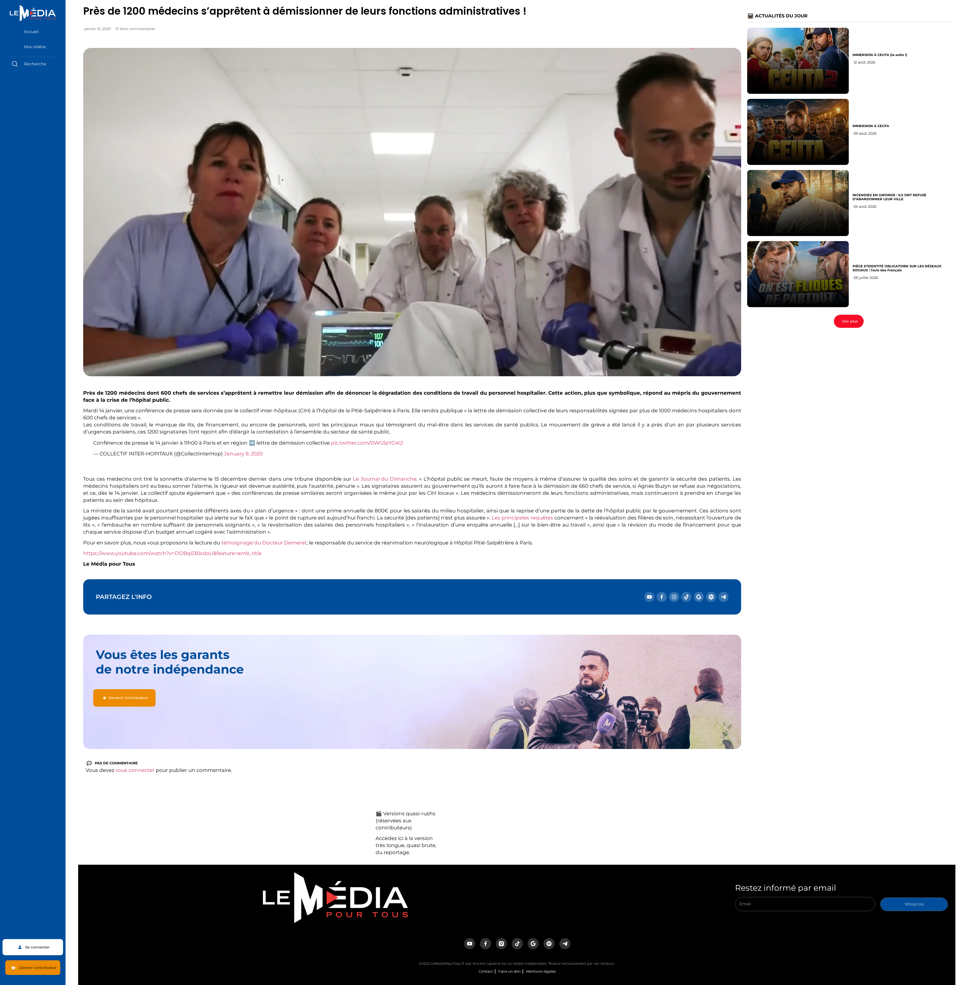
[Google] (699, 597)
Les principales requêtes (522, 518)
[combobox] (32, 64)
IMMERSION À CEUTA (871, 126)
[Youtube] (649, 597)
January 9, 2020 (243, 454)
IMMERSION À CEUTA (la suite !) (880, 55)
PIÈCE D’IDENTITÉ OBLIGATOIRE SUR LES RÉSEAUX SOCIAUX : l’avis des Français (897, 268)
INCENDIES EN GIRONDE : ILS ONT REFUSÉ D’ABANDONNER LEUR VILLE (889, 197)
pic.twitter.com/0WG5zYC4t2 (367, 443)
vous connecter (135, 770)
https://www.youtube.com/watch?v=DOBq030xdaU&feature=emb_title (172, 553)
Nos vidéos (35, 46)
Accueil (31, 31)
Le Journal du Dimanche (384, 479)
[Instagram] (674, 597)
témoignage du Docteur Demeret (264, 543)
